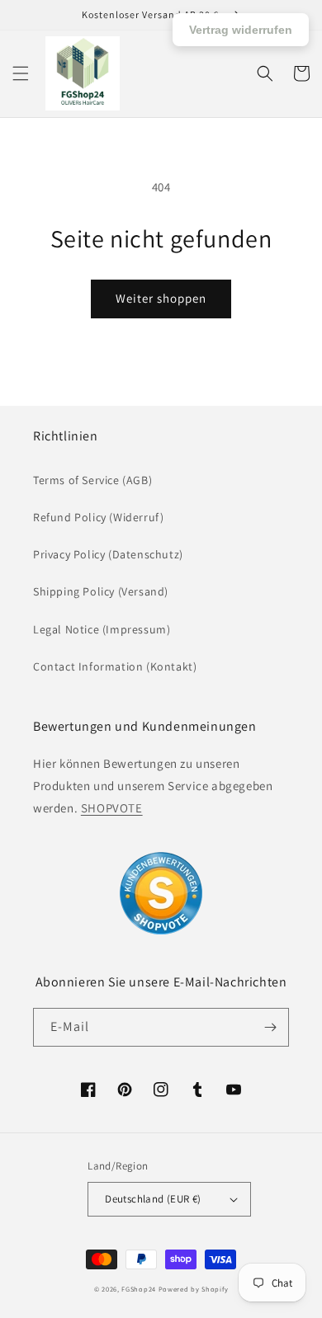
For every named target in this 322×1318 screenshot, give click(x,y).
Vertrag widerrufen (240, 29)
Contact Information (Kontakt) (115, 666)
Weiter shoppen (161, 298)
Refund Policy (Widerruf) (98, 517)
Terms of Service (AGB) (92, 480)
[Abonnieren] (270, 1027)
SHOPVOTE (112, 808)
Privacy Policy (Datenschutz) (108, 554)
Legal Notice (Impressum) (101, 629)
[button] (20, 73)
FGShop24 (138, 1288)
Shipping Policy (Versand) (100, 591)
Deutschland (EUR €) (153, 1199)
